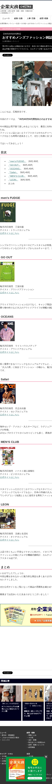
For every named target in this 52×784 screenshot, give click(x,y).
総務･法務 (18, 18)
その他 (23, 23)
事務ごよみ (32, 735)
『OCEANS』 (15, 169)
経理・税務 (31, 733)
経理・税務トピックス (36, 745)
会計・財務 (32, 740)
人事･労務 (31, 18)
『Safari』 (13, 172)
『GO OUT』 (14, 165)
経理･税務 (44, 18)
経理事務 (31, 747)
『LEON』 (13, 180)
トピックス (6, 740)
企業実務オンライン (7, 23)
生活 (17, 23)
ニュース (6, 18)
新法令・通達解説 (8, 735)
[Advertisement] (22, 647)
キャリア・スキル (6, 754)
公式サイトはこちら (9, 233)
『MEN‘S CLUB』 (17, 176)
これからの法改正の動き (10, 737)
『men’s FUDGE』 (17, 161)
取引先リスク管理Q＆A (36, 742)
